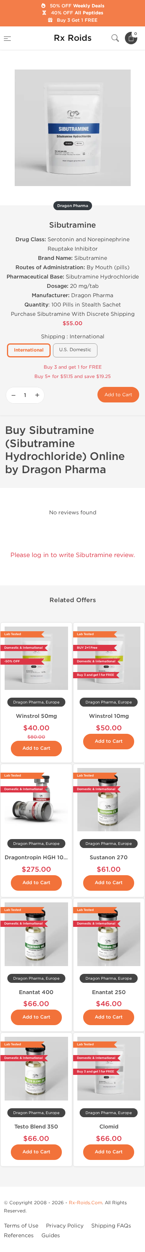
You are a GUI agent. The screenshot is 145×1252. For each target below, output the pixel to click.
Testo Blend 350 (36, 1126)
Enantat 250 (109, 992)
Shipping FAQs (111, 1225)
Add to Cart (118, 394)
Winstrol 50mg (36, 716)
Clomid (108, 1126)
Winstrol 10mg (109, 716)
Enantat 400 (36, 992)
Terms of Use (21, 1225)
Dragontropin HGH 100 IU (40, 857)
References (19, 1235)
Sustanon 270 (109, 857)
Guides (50, 1235)
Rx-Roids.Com (85, 1202)
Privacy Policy (65, 1225)
